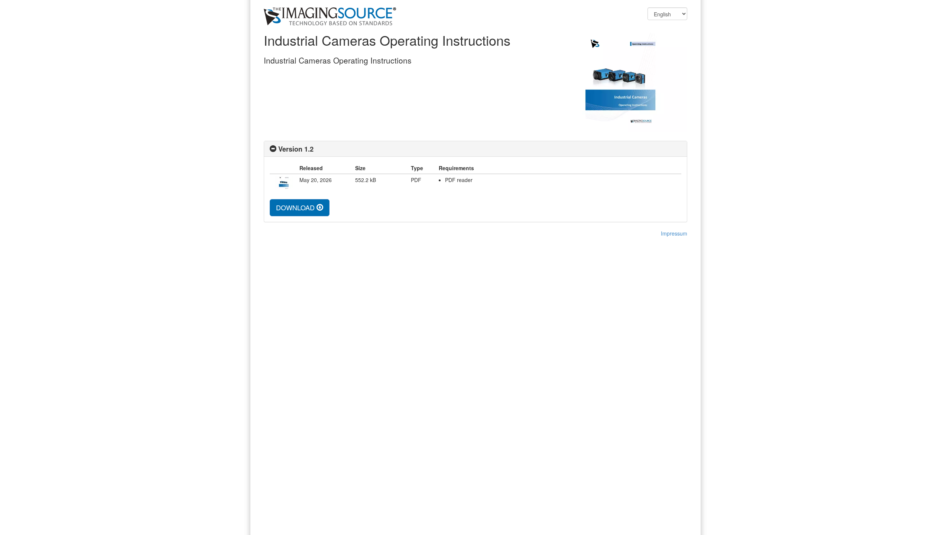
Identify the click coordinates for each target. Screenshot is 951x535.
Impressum (674, 233)
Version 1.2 (296, 149)
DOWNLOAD (296, 207)
